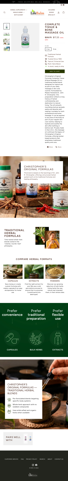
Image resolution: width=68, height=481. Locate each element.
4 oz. (55, 49)
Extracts (34, 281)
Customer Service (11, 459)
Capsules (13, 281)
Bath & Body (18, 15)
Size (47, 46)
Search (42, 459)
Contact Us (59, 459)
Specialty (51, 15)
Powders (55, 281)
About (50, 459)
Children (51, 10)
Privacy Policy (31, 459)
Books (51, 12)
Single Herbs (18, 12)
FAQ (22, 459)
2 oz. (48, 49)
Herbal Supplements (18, 10)
